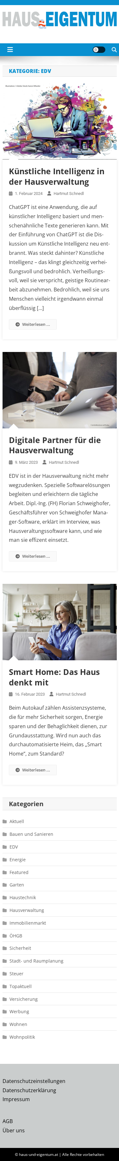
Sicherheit (20, 948)
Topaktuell (21, 986)
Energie (18, 859)
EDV (14, 847)
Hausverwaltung (27, 910)
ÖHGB (16, 936)
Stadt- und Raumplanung (36, 961)
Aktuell (17, 821)
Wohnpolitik (22, 1037)
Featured (19, 872)
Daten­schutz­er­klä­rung (29, 1090)
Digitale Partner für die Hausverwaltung (55, 445)
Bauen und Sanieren (31, 834)
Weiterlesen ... (36, 324)
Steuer (16, 974)
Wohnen (18, 1024)
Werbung (19, 1011)
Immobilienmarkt (28, 923)
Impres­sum (16, 1099)
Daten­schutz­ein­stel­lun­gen (34, 1081)
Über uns (14, 1130)
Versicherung (24, 999)
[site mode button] (99, 50)
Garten (17, 885)
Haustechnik (23, 897)
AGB (8, 1121)
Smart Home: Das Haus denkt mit (54, 677)
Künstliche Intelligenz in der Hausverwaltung (56, 176)
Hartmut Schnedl (69, 193)
